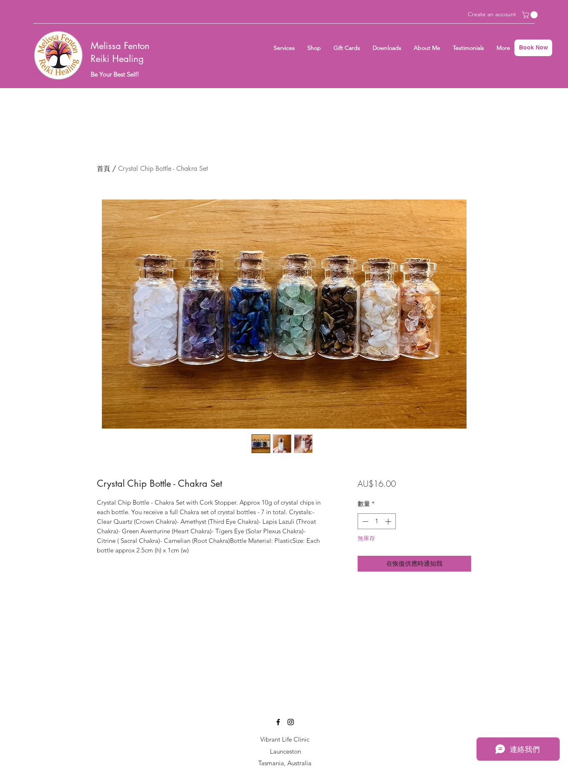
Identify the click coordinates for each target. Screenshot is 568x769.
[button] (530, 14)
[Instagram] (290, 722)
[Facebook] (278, 722)
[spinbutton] (376, 521)
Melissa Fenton (120, 46)
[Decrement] (364, 521)
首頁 (103, 168)
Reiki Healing (117, 58)
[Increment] (389, 521)
